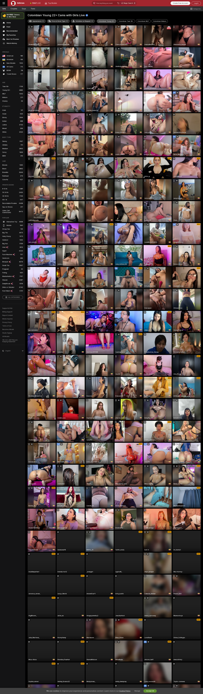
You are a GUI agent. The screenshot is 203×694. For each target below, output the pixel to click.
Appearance (37, 21)
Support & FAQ (7, 308)
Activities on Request (83, 21)
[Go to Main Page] (18, 3)
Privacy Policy (7, 322)
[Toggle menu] (4, 3)
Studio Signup (7, 333)
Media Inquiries (7, 319)
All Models (6, 336)
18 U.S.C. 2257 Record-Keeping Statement (10, 340)
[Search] (118, 3)
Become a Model (8, 329)
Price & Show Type (58, 21)
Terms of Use (7, 326)
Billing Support (7, 312)
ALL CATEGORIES (14, 297)
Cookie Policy (124, 691)
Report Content (7, 315)
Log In (196, 3)
